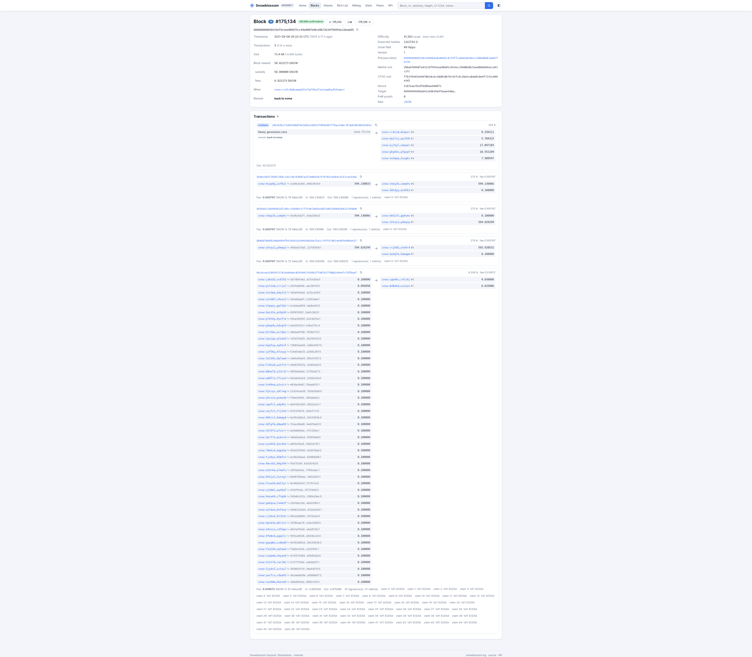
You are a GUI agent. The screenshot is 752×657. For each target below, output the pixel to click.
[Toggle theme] (499, 5)
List (350, 21)
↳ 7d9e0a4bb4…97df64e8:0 (304, 437)
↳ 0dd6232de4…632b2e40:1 (304, 509)
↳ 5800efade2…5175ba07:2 (303, 371)
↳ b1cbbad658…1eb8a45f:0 (303, 305)
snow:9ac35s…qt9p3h (272, 312)
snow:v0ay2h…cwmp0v (396, 183)
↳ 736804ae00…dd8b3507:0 (304, 345)
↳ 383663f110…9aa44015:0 (303, 568)
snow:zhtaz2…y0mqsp (396, 222)
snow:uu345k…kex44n (272, 443)
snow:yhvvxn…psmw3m (272, 397)
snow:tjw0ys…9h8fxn (272, 457)
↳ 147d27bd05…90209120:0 (304, 338)
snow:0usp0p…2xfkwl (272, 183)
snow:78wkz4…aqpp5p (272, 450)
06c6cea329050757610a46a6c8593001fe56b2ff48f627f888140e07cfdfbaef (307, 272)
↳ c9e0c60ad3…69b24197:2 (304, 358)
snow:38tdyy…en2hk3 (396, 190)
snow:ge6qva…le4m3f (272, 503)
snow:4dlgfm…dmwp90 (272, 424)
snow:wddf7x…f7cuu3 (272, 378)
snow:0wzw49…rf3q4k (272, 496)
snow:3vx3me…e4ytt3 (272, 292)
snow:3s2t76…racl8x (272, 562)
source (492, 655)
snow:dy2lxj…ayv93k (396, 138)
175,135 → (364, 21)
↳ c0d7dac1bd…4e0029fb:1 (303, 503)
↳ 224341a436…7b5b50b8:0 (304, 391)
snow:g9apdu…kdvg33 (272, 325)
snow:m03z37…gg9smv (396, 215)
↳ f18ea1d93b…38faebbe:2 (303, 397)
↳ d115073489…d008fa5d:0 (304, 555)
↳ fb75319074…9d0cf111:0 (303, 411)
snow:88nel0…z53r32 (272, 371)
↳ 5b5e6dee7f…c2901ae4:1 (303, 299)
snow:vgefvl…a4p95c (272, 404)
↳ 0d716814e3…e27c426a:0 (303, 279)
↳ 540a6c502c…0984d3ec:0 (304, 496)
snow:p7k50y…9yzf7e (272, 318)
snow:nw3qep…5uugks (396, 158)
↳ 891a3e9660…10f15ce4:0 (303, 516)
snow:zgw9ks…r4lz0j (396, 279)
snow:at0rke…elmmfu (272, 470)
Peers (380, 5)
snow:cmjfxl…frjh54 (272, 411)
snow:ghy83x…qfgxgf (396, 151)
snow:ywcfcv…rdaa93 (272, 575)
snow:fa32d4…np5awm (272, 549)
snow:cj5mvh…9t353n (272, 516)
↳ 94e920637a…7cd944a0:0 (304, 364)
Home (302, 5)
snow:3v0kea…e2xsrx (272, 384)
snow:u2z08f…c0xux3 (272, 299)
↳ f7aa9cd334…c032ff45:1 (303, 549)
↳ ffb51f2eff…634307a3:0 (302, 463)
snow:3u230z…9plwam (272, 358)
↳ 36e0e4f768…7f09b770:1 (303, 332)
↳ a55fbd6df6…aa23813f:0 (303, 285)
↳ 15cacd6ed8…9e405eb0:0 (304, 424)
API (390, 5)
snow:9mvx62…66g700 (272, 463)
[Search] (489, 5)
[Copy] (357, 30)
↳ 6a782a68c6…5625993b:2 (304, 542)
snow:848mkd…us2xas (396, 285)
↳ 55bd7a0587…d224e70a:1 (303, 318)
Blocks (315, 5)
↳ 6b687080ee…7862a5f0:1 (304, 476)
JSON (407, 101)
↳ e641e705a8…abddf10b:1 (303, 529)
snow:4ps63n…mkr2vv (272, 522)
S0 (271, 21)
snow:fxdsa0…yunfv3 (272, 364)
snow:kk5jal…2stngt (272, 476)
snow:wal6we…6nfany (272, 509)
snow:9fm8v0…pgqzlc (272, 535)
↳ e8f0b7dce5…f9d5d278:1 (303, 443)
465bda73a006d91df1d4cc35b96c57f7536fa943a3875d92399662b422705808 (307, 208)
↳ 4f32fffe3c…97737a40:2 (303, 489)
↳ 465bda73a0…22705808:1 (304, 247)
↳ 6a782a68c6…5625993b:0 (304, 417)
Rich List (342, 5)
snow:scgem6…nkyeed (272, 555)
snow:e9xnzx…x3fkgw (272, 529)
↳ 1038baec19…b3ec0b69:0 (304, 522)
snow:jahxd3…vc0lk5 (272, 279)
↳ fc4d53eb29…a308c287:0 (304, 351)
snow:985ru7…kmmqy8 (272, 417)
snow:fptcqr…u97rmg (272, 391)
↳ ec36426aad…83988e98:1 (304, 457)
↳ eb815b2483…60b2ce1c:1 (304, 404)
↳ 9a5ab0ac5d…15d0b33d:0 (304, 378)
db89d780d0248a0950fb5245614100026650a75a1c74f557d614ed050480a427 (307, 240)
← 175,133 (335, 21)
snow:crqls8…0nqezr (396, 132)
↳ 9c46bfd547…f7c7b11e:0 (303, 483)
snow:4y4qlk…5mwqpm (396, 254)
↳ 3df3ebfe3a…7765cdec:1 (303, 470)
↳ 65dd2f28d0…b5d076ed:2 (304, 450)
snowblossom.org (476, 655)
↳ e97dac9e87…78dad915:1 (303, 384)
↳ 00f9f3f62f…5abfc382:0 (303, 312)
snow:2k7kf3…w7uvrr (272, 430)
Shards (328, 5)
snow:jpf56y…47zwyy (272, 351)
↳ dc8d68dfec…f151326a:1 (303, 430)
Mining (356, 5)
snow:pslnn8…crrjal (272, 285)
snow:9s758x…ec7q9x (272, 332)
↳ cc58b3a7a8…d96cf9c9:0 (303, 183)
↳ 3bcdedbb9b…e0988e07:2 (304, 575)
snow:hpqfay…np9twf (272, 345)
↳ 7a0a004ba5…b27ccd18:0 (303, 292)
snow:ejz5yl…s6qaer (396, 145)
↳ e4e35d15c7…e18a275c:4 (303, 325)
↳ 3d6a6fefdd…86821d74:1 (303, 581)
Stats (368, 5)
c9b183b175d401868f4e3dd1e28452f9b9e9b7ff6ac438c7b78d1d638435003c (322, 125)
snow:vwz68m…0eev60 (272, 581)
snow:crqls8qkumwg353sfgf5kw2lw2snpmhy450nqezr (309, 89)
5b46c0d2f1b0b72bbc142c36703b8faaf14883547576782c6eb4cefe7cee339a (307, 176)
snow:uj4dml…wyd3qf (272, 489)
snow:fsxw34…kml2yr (272, 483)
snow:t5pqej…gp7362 (272, 305)
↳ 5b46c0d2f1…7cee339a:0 (303, 215)
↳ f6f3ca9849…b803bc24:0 (304, 535)
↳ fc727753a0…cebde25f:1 (303, 562)
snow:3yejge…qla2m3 (272, 338)
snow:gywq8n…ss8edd (272, 542)
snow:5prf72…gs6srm (272, 437)
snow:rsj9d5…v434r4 (396, 247)
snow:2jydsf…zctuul (272, 568)
